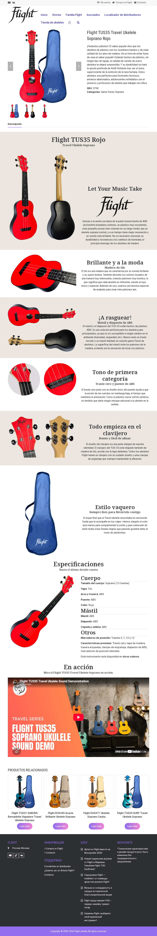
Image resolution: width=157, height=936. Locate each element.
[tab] (15, 124)
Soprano (119, 92)
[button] (78, 23)
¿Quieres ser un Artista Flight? (59, 870)
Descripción (15, 124)
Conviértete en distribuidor (57, 866)
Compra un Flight (54, 848)
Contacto (50, 852)
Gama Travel (107, 92)
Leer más (25, 826)
